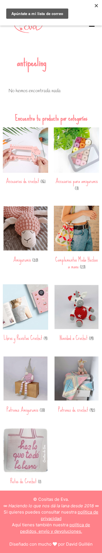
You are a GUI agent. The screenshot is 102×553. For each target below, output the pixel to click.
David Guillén (79, 544)
